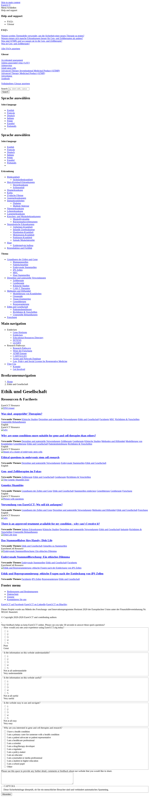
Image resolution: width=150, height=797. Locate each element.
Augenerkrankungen (16, 198)
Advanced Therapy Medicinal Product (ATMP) (23, 73)
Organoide (18, 296)
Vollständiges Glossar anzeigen (15, 83)
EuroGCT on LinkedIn (35, 604)
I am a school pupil (16, 764)
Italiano (10, 118)
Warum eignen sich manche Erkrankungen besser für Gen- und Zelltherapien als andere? (42, 38)
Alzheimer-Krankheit (23, 227)
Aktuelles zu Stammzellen (55, 546)
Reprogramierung (21, 304)
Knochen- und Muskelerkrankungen (24, 216)
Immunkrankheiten (15, 200)
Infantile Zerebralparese (24, 229)
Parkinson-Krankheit (22, 237)
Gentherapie (18, 283)
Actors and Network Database (27, 358)
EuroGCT (6, 5)
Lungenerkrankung (16, 214)
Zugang (10, 597)
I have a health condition (18, 731)
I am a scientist (14, 743)
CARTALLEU (20, 356)
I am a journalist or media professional (24, 758)
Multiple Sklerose (21, 206)
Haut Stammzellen (21, 275)
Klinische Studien (21, 285)
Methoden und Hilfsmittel (19, 291)
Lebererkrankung (15, 211)
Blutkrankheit (13, 177)
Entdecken (18, 335)
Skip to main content (10, 2)
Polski (10, 121)
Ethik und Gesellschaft (17, 307)
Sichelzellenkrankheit (23, 179)
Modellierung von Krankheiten (27, 293)
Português (11, 126)
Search (4, 88)
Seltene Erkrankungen (32, 529)
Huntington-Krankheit (23, 232)
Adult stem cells (8, 68)
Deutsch (11, 115)
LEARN (17, 343)
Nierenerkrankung (15, 208)
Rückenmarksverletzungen (25, 221)
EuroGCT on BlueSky (56, 604)
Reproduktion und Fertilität (19, 248)
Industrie (125, 529)
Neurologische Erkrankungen (20, 224)
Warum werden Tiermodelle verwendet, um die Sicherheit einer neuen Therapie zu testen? (42, 35)
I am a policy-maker (16, 752)
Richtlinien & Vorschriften (25, 312)
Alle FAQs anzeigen (10, 48)
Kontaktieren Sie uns (16, 599)
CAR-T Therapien (21, 288)
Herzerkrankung (20, 185)
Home (10, 381)
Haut (9, 242)
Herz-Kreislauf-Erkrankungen (21, 182)
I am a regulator (14, 749)
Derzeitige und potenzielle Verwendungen (26, 278)
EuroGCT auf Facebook (12, 604)
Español (11, 123)
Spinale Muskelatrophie (24, 240)
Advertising (7, 76)
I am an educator (14, 755)
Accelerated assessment (12, 60)
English (10, 110)
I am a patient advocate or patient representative (29, 737)
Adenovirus (6, 65)
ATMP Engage (20, 353)
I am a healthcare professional (20, 740)
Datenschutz (12, 594)
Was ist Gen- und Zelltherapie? (15, 43)
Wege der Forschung (22, 351)
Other (9, 766)
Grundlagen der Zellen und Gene (22, 259)
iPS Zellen (18, 270)
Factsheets (104, 419)
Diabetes (17, 203)
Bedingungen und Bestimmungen (22, 591)
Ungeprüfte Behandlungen (25, 314)
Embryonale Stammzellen (25, 267)
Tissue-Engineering (22, 299)
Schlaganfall (18, 187)
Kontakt (16, 366)
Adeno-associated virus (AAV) (15, 63)
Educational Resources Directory (28, 337)
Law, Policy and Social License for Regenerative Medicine (40, 361)
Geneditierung (19, 301)
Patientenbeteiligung (22, 309)
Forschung (12, 317)
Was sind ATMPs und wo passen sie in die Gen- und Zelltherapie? (31, 41)
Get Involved (19, 369)
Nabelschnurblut (20, 264)
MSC (15, 272)
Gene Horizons (20, 332)
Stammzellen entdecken (85, 491)
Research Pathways (22, 348)
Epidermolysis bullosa (23, 245)
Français (11, 113)
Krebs (10, 193)
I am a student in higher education (22, 761)
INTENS (17, 340)
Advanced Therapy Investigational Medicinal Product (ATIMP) (30, 70)
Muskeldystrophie (21, 219)
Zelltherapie (18, 280)
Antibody (5, 78)
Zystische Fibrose (15, 195)
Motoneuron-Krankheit (23, 235)
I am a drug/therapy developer (21, 746)
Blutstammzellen (20, 262)
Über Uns (11, 364)
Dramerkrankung (15, 190)
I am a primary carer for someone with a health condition (33, 734)
